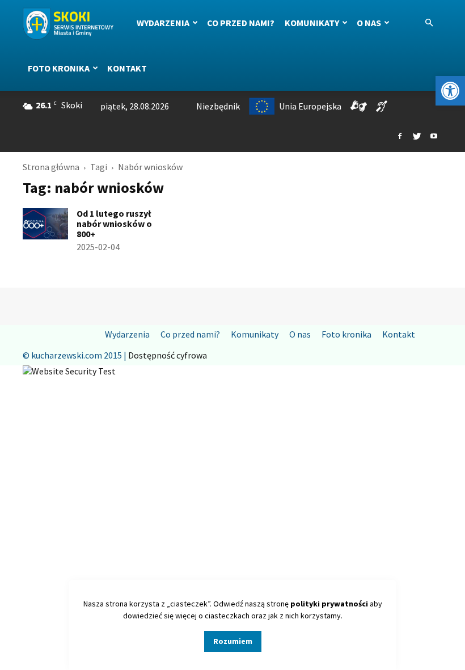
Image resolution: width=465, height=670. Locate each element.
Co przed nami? (240, 22)
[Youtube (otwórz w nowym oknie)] (433, 137)
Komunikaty (312, 22)
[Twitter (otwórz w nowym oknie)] (416, 137)
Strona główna (51, 166)
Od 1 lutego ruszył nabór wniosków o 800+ (114, 223)
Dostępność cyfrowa (167, 355)
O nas (369, 22)
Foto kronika (59, 68)
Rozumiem (232, 641)
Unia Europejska (310, 106)
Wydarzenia (163, 22)
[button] (450, 91)
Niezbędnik (218, 106)
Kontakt (127, 68)
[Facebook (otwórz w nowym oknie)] (399, 137)
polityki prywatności (329, 604)
